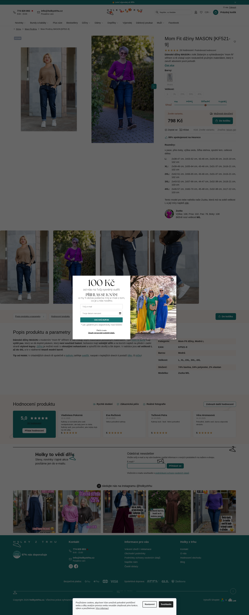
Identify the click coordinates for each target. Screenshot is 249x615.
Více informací (102, 608)
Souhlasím (166, 604)
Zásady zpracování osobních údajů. (101, 333)
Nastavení (150, 604)
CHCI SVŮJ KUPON (101, 320)
